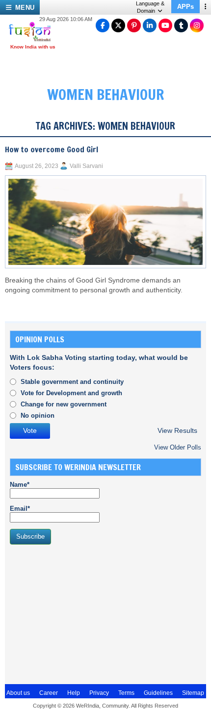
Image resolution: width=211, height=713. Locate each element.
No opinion (37, 415)
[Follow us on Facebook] (102, 25)
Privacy (99, 692)
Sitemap (193, 692)
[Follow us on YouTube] (165, 25)
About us (18, 692)
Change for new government (63, 404)
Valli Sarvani (86, 166)
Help (73, 692)
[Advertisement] (83, 613)
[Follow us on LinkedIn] (150, 25)
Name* (19, 484)
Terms (126, 692)
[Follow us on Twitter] (118, 25)
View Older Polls (177, 447)
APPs (185, 6)
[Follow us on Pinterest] (134, 25)
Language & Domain (150, 7)
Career (48, 692)
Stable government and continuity (72, 381)
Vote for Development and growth (71, 393)
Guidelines (158, 692)
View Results (177, 430)
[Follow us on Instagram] (197, 25)
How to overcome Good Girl (51, 149)
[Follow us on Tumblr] (181, 25)
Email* (20, 508)
